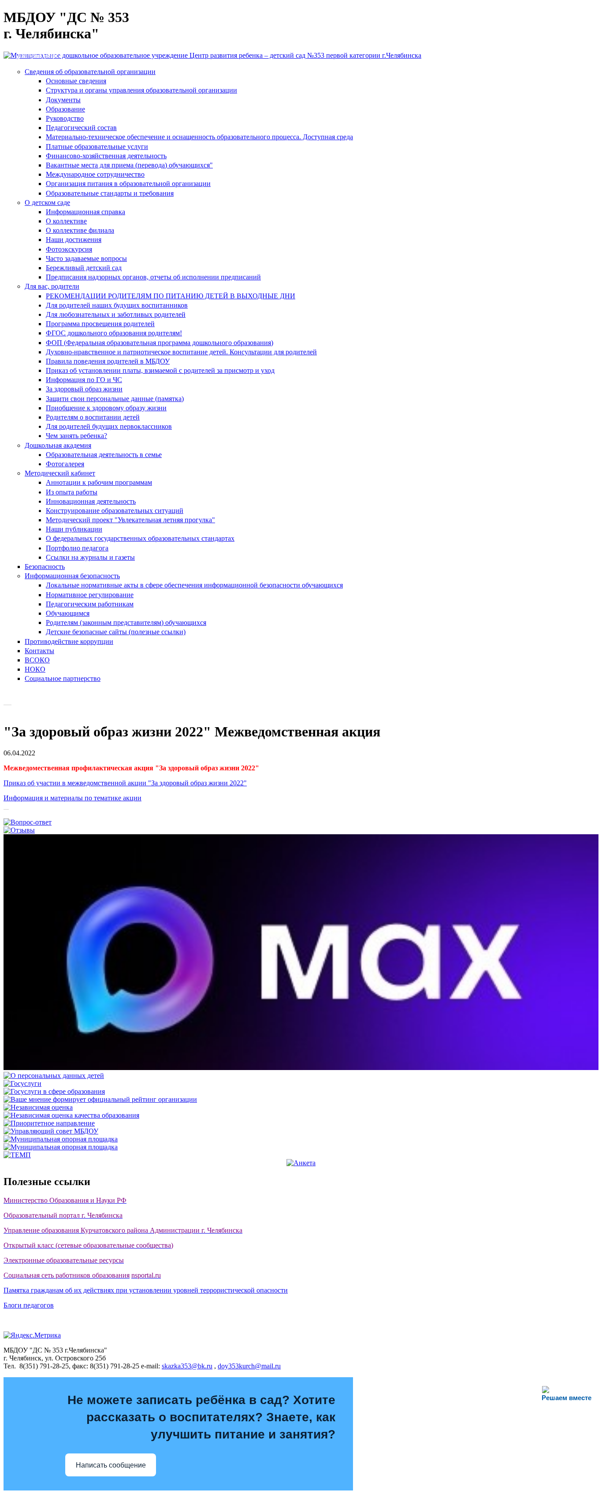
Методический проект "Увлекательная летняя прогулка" (130, 520)
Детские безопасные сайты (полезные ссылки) (116, 632)
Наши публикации (74, 529)
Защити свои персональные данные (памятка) (115, 398)
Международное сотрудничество (95, 174)
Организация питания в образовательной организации (128, 183)
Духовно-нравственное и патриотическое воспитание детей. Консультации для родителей (181, 352)
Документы (63, 100)
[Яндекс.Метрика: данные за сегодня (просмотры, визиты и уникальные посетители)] (32, 1335)
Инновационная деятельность (91, 501)
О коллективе (66, 221)
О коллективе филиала (80, 230)
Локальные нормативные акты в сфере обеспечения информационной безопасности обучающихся (194, 585)
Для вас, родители (52, 286)
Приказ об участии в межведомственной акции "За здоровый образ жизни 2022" (125, 783)
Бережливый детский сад (84, 267)
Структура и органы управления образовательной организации (141, 90)
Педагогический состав (81, 127)
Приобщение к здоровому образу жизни (106, 408)
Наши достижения (73, 239)
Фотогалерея (65, 464)
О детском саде (47, 202)
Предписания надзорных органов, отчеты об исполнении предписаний (153, 277)
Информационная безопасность (72, 576)
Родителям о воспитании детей (93, 417)
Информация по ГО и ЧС (84, 379)
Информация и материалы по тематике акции (72, 798)
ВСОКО (37, 660)
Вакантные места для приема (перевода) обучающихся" (129, 165)
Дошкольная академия (58, 445)
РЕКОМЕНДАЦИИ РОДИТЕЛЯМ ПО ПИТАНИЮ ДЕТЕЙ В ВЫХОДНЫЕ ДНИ (170, 296)
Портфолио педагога (77, 548)
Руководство (65, 118)
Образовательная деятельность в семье (104, 454)
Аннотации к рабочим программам (99, 482)
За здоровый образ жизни (84, 389)
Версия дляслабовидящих (39, 51)
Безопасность (45, 566)
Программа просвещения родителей (100, 323)
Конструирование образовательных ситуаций (114, 510)
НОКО (35, 669)
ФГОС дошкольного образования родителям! (114, 333)
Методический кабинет (60, 473)
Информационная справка (85, 212)
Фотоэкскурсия (69, 249)
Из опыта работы (71, 492)
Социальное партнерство (62, 678)
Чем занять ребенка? (76, 435)
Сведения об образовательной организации (90, 71)
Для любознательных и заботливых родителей (116, 314)
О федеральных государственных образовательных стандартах (140, 538)
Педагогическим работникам (90, 604)
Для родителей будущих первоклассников (109, 426)
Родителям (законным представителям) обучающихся (126, 622)
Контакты (39, 650)
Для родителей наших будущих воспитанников (117, 305)
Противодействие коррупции (69, 641)
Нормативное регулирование (90, 594)
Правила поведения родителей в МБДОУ (108, 361)
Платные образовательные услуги (97, 146)
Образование (65, 109)
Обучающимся (67, 613)
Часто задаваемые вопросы (86, 258)
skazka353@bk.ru (187, 1366)
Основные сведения (76, 81)
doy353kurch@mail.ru (249, 1366)
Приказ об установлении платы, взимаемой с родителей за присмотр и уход (160, 370)
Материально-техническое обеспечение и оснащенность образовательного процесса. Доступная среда (199, 137)
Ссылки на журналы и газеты (90, 557)
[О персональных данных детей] (54, 1075)
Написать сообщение (111, 1465)
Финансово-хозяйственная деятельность (106, 156)
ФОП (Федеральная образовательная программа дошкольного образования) (159, 342)
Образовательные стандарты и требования (110, 193)
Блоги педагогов (29, 1305)
